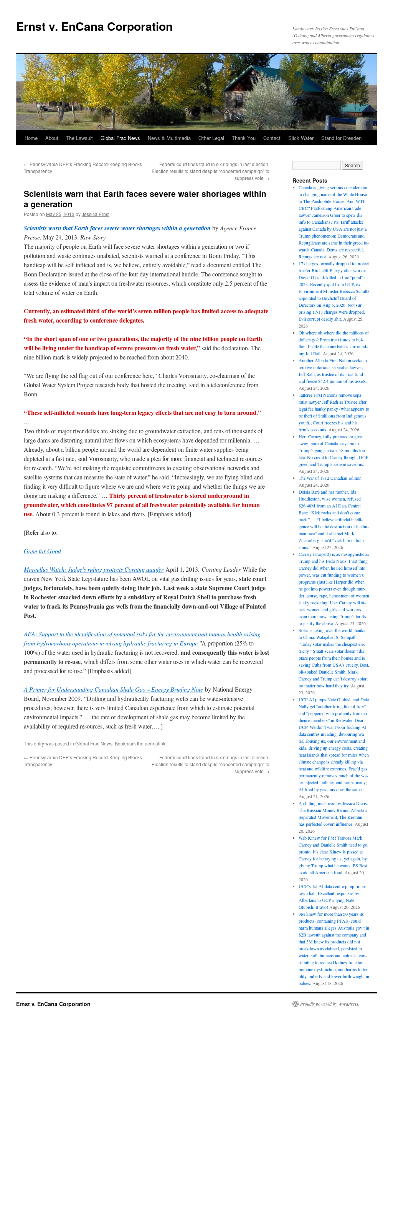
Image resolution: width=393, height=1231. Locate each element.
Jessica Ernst (95, 214)
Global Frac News (120, 137)
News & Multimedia (169, 137)
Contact (272, 137)
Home (31, 137)
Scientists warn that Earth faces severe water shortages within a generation (117, 228)
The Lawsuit (79, 137)
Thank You (244, 137)
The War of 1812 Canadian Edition (330, 478)
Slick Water (301, 137)
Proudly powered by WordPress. (330, 1004)
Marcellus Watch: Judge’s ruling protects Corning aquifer (93, 569)
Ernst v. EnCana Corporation (94, 26)
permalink (155, 743)
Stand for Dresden (341, 137)
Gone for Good (42, 551)
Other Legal (211, 137)
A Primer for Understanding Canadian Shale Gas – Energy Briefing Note (113, 689)
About (51, 137)
